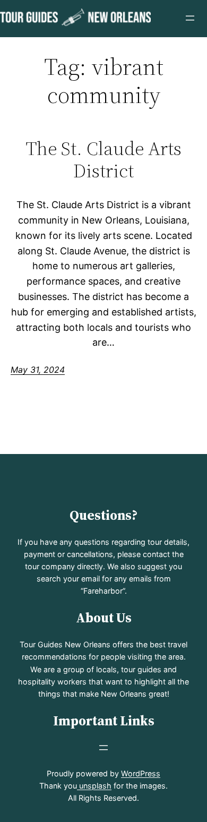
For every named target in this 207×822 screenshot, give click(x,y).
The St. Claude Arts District (104, 160)
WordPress (140, 773)
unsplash (94, 785)
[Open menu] (190, 18)
